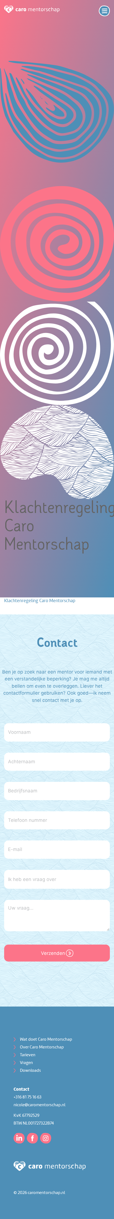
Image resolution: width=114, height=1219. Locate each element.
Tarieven (27, 1055)
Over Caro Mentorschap (42, 1047)
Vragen (26, 1063)
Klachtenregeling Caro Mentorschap (39, 601)
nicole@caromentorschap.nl (39, 1105)
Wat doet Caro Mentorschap (46, 1039)
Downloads (30, 1070)
